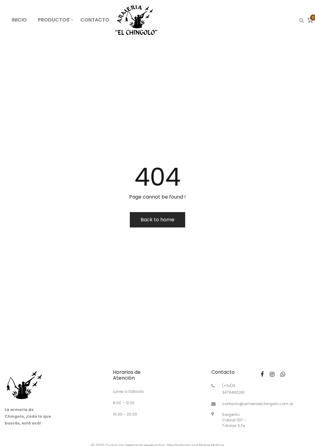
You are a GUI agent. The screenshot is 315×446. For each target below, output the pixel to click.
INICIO (19, 19)
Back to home (157, 219)
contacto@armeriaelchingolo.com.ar (257, 403)
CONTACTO (94, 19)
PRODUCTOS (56, 19)
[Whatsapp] (283, 374)
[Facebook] (262, 374)
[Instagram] (272, 374)
